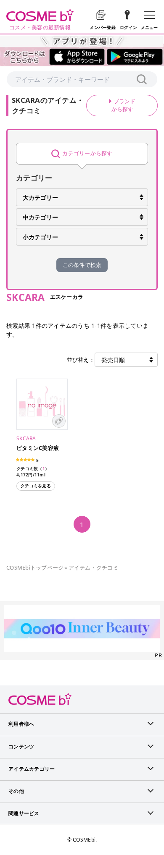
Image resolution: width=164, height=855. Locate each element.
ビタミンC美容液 (37, 448)
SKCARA (26, 438)
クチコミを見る (36, 486)
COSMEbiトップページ (34, 567)
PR (158, 655)
